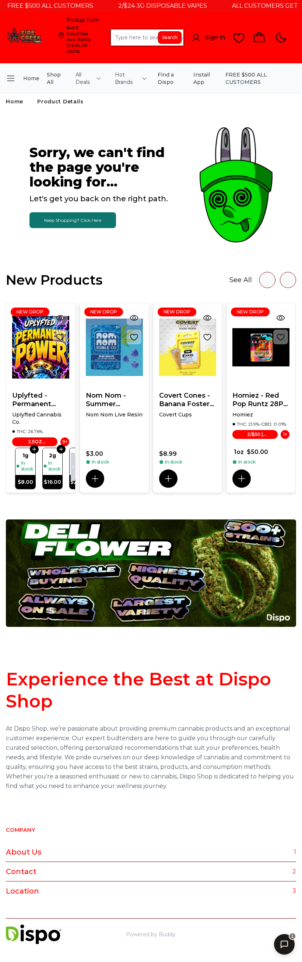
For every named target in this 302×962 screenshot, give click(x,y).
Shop (245, 934)
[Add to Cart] (34, 448)
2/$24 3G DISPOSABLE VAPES (150, 5)
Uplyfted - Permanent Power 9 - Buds (38, 399)
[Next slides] (288, 280)
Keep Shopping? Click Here (72, 220)
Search (170, 37)
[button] (95, 478)
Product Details (60, 101)
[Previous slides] (267, 280)
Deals (265, 934)
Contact (21, 871)
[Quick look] (60, 317)
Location (22, 891)
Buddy (167, 934)
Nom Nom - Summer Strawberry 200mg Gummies (106, 399)
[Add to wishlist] (60, 337)
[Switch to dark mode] (281, 38)
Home (14, 101)
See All (240, 280)
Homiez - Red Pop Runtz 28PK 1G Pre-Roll (260, 399)
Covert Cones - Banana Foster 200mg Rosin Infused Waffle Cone (185, 399)
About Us (24, 852)
